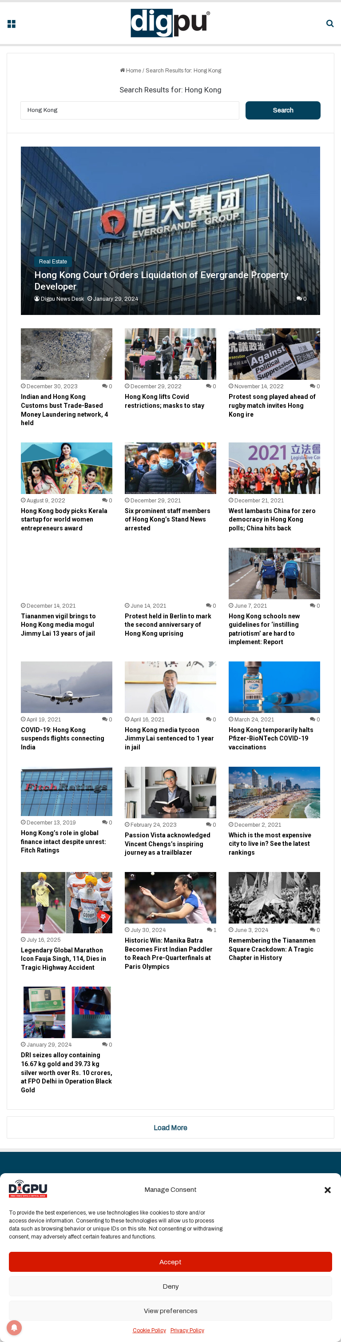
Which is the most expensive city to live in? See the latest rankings (270, 844)
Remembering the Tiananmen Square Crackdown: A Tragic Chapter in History (272, 949)
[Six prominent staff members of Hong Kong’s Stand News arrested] (170, 468)
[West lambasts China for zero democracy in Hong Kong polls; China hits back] (274, 468)
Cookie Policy (149, 1330)
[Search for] (329, 26)
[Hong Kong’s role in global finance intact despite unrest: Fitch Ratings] (66, 791)
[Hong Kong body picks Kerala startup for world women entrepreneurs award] (66, 468)
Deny (171, 1286)
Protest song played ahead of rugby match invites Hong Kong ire (272, 405)
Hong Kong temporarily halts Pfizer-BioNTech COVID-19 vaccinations (271, 738)
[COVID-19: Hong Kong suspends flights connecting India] (66, 687)
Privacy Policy (187, 1330)
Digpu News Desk (62, 299)
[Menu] (11, 26)
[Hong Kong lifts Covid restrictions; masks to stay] (170, 354)
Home (133, 71)
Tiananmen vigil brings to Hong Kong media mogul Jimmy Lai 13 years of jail (58, 625)
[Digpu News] (170, 23)
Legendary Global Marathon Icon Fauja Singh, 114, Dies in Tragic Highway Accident (63, 959)
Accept (170, 1262)
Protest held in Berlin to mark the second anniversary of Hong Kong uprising (168, 625)
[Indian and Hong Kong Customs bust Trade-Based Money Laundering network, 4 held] (66, 354)
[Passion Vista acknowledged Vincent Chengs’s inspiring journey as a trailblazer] (170, 792)
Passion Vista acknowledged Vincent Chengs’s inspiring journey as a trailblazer (167, 844)
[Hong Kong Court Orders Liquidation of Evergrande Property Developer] (171, 231)
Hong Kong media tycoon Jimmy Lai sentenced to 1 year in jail (169, 738)
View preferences (171, 1310)
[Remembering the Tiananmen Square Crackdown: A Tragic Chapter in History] (274, 898)
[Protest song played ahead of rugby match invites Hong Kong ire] (274, 354)
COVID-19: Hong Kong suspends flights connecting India (62, 738)
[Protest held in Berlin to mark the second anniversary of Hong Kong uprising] (170, 573)
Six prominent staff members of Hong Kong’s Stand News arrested (167, 519)
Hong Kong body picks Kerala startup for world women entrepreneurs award (64, 519)
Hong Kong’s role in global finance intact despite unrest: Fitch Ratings (63, 841)
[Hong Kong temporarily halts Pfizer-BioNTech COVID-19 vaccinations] (274, 687)
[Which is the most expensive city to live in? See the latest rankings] (274, 792)
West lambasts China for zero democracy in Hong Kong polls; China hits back (272, 519)
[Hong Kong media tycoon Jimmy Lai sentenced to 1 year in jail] (170, 687)
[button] (327, 1190)
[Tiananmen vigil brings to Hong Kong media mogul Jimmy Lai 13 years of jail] (66, 573)
